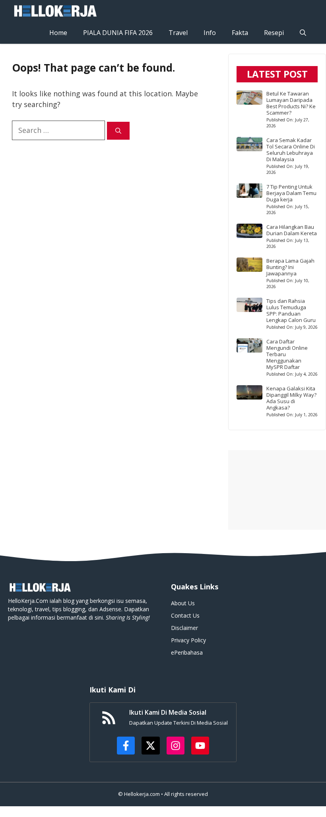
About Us (183, 603)
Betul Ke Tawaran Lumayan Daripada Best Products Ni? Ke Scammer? (291, 103)
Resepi (274, 32)
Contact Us (185, 615)
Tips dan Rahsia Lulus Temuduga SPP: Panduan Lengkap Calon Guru (291, 310)
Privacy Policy (188, 640)
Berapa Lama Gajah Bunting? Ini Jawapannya (290, 267)
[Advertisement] (277, 490)
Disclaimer (184, 628)
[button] (303, 33)
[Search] (118, 131)
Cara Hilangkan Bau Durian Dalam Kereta (291, 230)
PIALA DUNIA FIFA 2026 (118, 32)
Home (58, 32)
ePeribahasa (187, 652)
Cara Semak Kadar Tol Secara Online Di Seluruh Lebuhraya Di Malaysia (290, 149)
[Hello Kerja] (55, 11)
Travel (178, 32)
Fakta (240, 32)
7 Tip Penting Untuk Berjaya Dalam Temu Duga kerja (291, 193)
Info (210, 32)
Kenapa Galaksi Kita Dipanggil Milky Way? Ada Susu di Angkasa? (291, 398)
